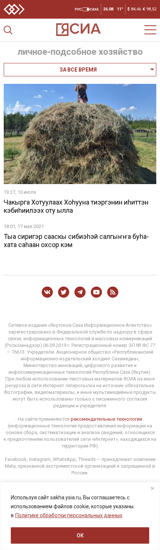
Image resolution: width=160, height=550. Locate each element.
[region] (80, 516)
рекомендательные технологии (106, 419)
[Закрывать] (152, 488)
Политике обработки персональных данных (68, 515)
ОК (80, 535)
